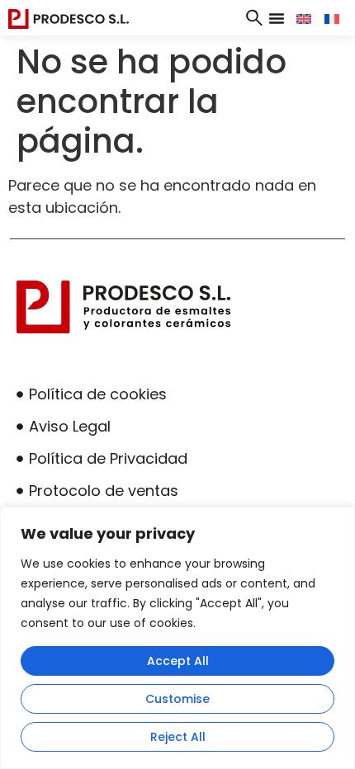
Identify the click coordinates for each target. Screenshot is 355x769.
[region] (177, 638)
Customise (177, 699)
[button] (276, 18)
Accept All (178, 661)
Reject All (178, 737)
